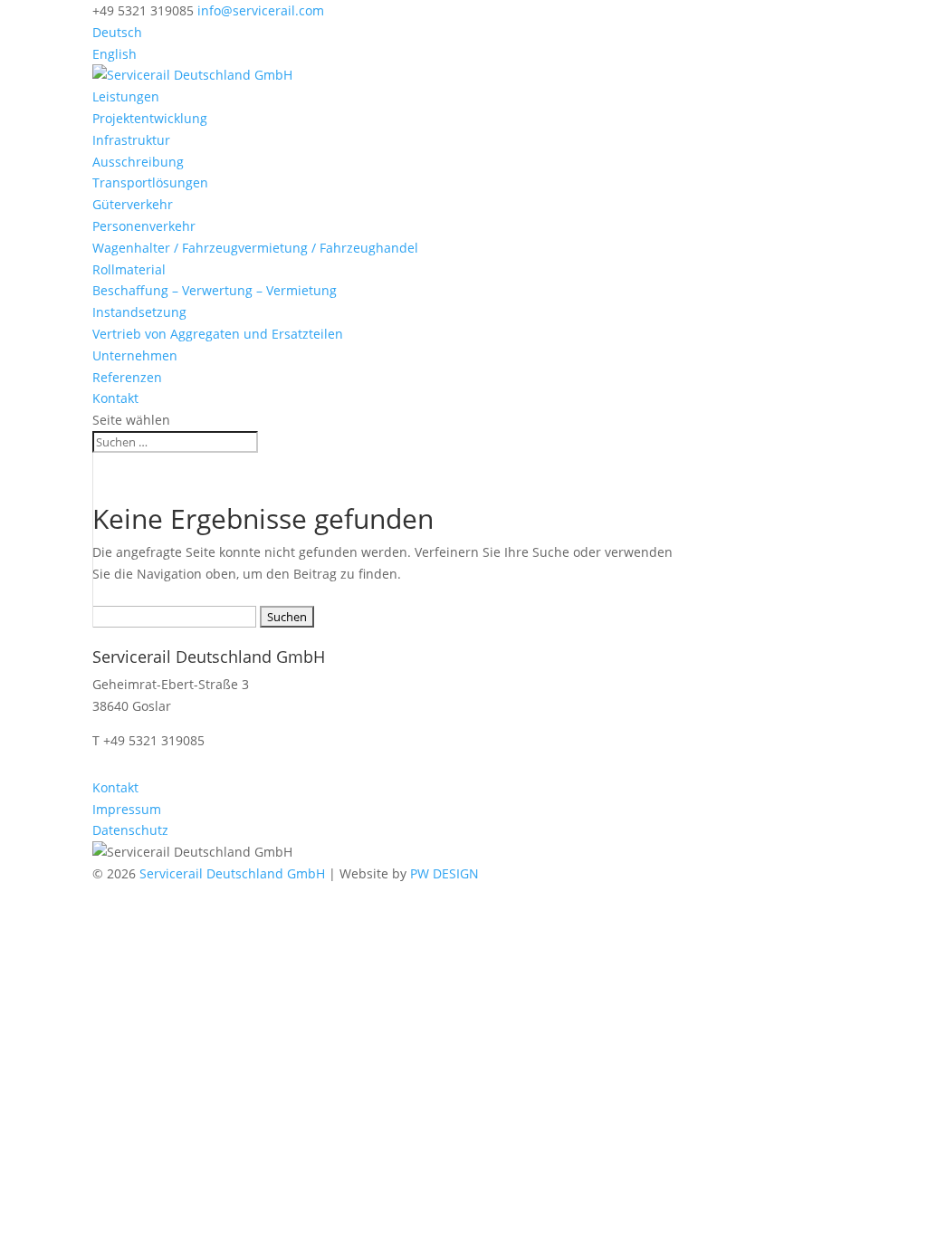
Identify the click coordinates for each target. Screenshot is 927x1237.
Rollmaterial (129, 269)
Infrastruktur (131, 140)
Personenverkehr (144, 226)
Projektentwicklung (149, 118)
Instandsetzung (139, 312)
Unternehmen (134, 355)
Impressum (126, 809)
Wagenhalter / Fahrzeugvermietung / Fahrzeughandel (255, 247)
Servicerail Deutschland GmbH (232, 873)
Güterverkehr (132, 204)
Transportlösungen (150, 182)
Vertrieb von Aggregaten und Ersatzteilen (217, 333)
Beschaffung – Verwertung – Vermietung (214, 290)
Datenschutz (130, 830)
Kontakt (115, 398)
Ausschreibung (138, 161)
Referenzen (127, 377)
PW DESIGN (444, 873)
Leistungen (125, 96)
